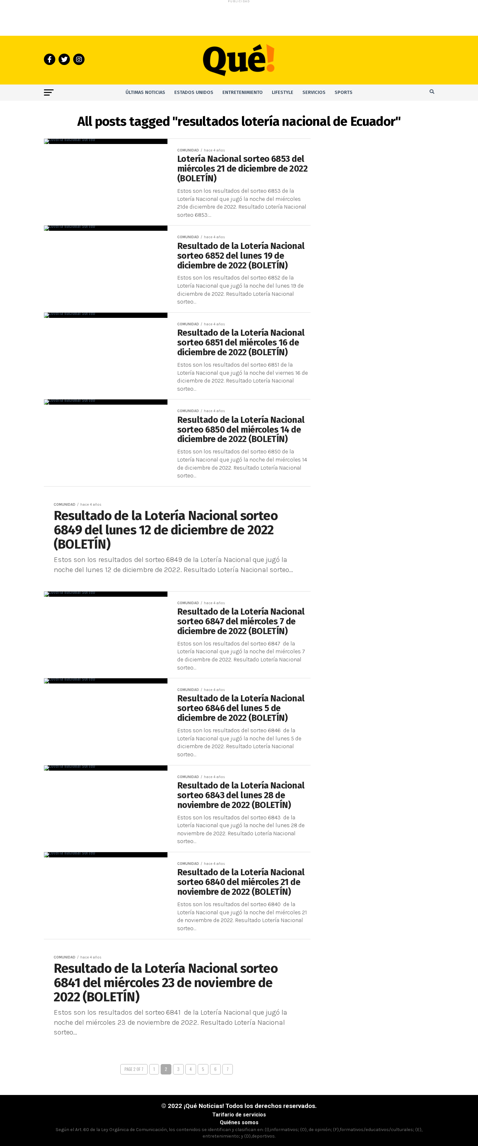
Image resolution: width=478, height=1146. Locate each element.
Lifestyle (282, 92)
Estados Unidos (193, 92)
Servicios (313, 92)
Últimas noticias (145, 92)
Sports (343, 92)
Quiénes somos (239, 1122)
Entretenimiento (242, 92)
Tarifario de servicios (239, 1115)
